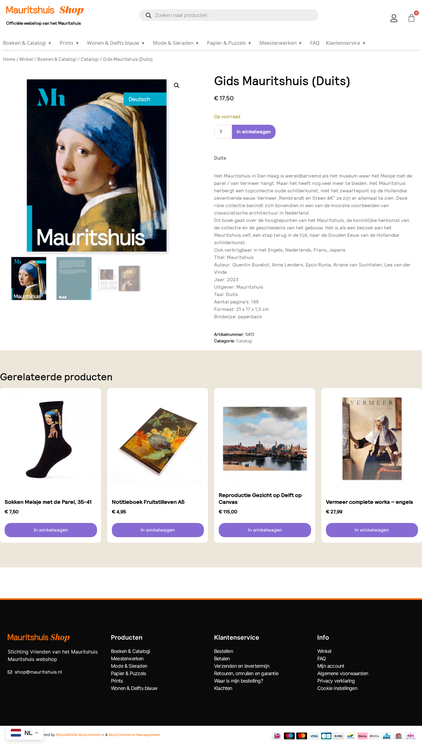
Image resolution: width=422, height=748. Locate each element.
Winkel (26, 59)
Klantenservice (345, 43)
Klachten (223, 688)
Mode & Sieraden (175, 43)
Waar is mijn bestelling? (238, 681)
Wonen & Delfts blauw (115, 43)
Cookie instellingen (337, 688)
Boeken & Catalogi (27, 43)
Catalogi (90, 59)
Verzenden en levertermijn (241, 666)
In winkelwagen (254, 131)
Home (9, 59)
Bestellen (223, 651)
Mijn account (330, 666)
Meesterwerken (281, 43)
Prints (69, 43)
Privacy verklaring (336, 681)
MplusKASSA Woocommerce (80, 734)
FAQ (315, 43)
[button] (176, 85)
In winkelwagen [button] (51, 530)
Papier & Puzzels (229, 43)
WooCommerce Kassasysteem (134, 734)
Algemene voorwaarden (342, 673)
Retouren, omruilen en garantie (246, 673)
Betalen (222, 658)
